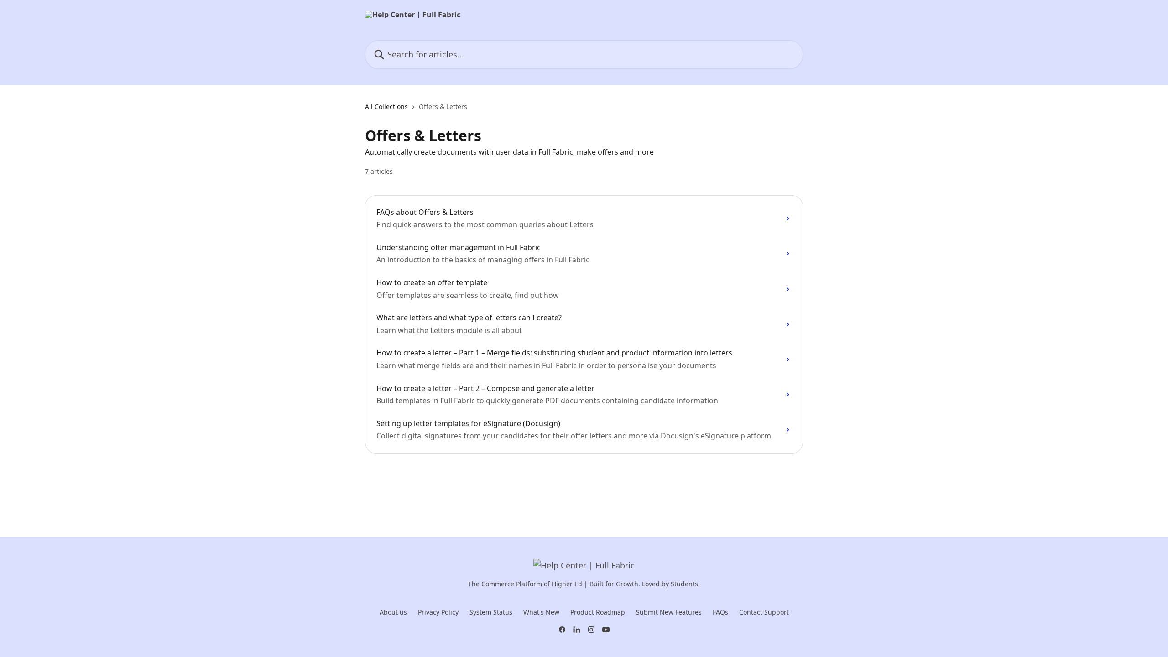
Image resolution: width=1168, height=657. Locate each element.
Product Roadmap (597, 612)
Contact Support (764, 612)
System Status (490, 612)
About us (393, 612)
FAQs (720, 612)
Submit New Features (669, 612)
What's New (541, 612)
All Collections (386, 106)
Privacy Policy (438, 612)
